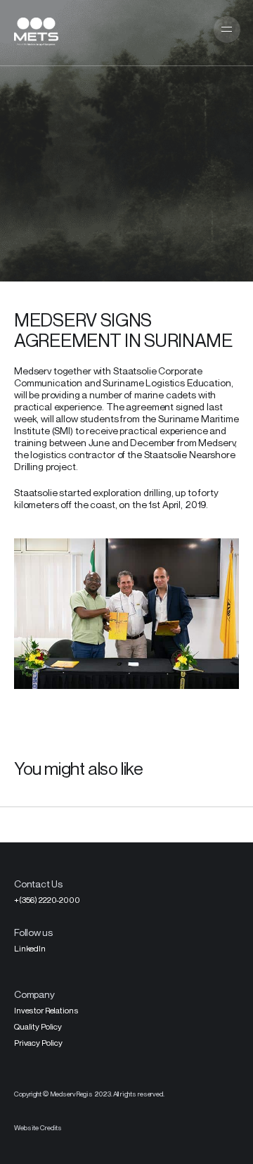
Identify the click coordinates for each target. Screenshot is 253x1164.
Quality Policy (38, 1026)
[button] (226, 30)
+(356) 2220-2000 (47, 899)
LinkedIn (30, 948)
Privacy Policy (38, 1042)
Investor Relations (46, 1010)
